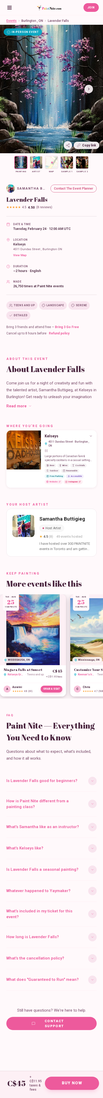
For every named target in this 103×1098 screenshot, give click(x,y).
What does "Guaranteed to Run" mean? (42, 979)
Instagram (73, 482)
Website (53, 482)
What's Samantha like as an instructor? (42, 826)
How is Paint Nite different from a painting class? (37, 804)
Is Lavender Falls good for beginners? (41, 780)
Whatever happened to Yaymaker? (38, 890)
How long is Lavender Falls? (32, 936)
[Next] (89, 89)
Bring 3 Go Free (67, 327)
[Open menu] (9, 7)
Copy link (89, 145)
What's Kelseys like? (24, 848)
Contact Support (54, 1023)
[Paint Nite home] (49, 8)
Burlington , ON (32, 21)
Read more (16, 406)
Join (91, 7)
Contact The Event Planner (73, 188)
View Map (20, 255)
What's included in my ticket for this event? (39, 914)
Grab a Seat (51, 689)
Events (11, 21)
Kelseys (19, 244)
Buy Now (72, 1083)
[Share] (68, 145)
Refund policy (59, 333)
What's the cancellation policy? (35, 958)
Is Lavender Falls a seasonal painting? (42, 869)
